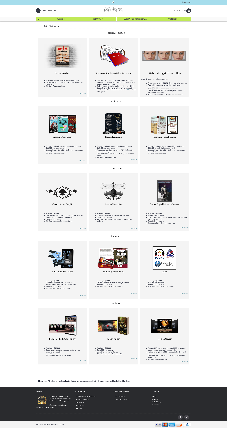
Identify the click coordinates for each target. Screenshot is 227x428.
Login (154, 396)
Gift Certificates (120, 396)
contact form (127, 90)
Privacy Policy (80, 402)
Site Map (79, 408)
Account (155, 399)
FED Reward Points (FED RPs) (85, 396)
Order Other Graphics (121, 399)
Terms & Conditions (82, 399)
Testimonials (80, 405)
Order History (156, 402)
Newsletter (155, 405)
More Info (82, 93)
